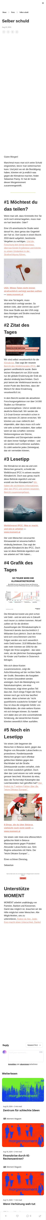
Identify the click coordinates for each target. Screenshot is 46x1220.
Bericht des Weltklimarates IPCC (20, 366)
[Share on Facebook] (4, 32)
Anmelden (12, 1064)
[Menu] (43, 3)
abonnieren (24, 1064)
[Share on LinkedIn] (17, 32)
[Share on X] (8, 32)
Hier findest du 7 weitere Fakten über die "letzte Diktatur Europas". (23, 786)
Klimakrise (9, 363)
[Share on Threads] (12, 32)
